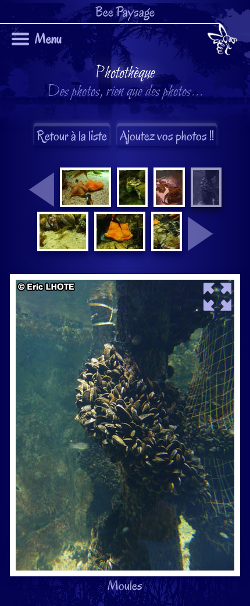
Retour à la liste (72, 136)
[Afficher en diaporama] (125, 283)
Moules (120, 329)
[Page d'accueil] (222, 41)
